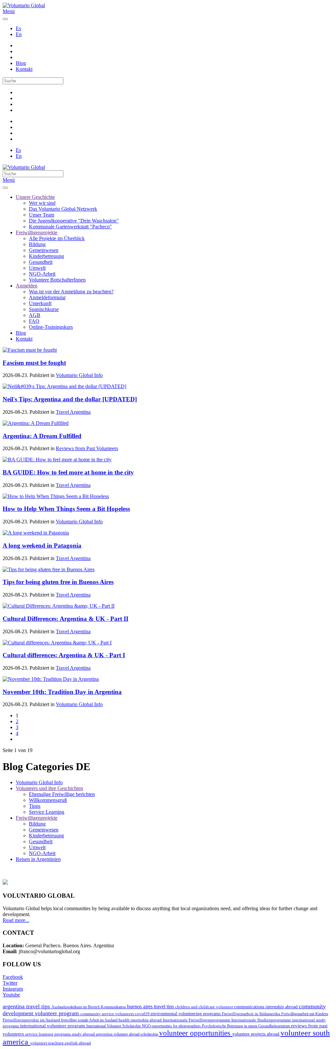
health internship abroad (140, 1020)
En (19, 34)
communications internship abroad (266, 1006)
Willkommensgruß (48, 800)
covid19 (143, 1013)
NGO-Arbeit (42, 274)
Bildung (37, 244)
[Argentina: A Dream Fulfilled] (36, 423)
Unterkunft (40, 303)
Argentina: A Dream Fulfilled (42, 435)
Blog (21, 63)
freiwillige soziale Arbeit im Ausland (89, 1020)
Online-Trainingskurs (51, 327)
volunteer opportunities (195, 1033)
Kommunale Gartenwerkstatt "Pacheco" (70, 226)
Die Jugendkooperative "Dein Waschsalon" (74, 220)
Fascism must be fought (34, 362)
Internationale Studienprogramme (261, 1020)
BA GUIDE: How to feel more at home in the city (68, 472)
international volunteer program (53, 1025)
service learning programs (48, 1034)
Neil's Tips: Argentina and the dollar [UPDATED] (70, 399)
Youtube (11, 994)
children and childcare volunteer (204, 1006)
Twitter (10, 983)
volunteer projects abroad (256, 1034)
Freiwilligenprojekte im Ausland (32, 1020)
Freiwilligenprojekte (36, 232)
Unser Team (41, 215)
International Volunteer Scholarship (114, 1026)
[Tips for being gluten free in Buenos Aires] (48, 569)
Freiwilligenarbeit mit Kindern (304, 1014)
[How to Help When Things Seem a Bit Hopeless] (56, 496)
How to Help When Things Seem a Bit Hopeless (66, 508)
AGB (34, 315)
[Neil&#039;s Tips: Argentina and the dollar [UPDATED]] (64, 386)
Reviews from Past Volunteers (87, 448)
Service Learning (46, 812)
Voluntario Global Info (79, 375)
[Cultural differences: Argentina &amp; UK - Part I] (57, 642)
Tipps (34, 806)
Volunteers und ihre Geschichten (49, 788)
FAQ (34, 321)
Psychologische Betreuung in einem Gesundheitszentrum (246, 1026)
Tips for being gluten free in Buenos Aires (58, 581)
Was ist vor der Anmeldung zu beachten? (71, 291)
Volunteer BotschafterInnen (57, 280)
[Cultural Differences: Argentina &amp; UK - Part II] (59, 606)
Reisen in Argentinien (38, 859)
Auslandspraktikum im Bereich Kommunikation (89, 1007)
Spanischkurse (44, 309)
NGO (147, 1026)
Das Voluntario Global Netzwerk (63, 209)
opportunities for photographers (177, 1026)
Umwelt (37, 268)
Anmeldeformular (47, 297)
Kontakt (24, 69)
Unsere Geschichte (35, 197)
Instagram (13, 989)
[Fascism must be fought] (30, 350)
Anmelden (26, 285)
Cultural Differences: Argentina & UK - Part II (65, 618)
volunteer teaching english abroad (60, 1043)
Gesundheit (40, 262)
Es (18, 28)
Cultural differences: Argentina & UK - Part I (64, 655)
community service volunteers (107, 1013)
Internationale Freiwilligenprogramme (197, 1020)
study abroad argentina (93, 1034)
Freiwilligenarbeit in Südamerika (251, 1014)
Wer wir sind (42, 203)
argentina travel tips (27, 1006)
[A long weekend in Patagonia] (36, 532)
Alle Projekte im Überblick (57, 238)
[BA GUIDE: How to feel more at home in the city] (57, 459)
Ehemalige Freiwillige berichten (62, 794)
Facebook (13, 977)
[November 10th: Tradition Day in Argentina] (51, 679)
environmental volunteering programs (186, 1013)
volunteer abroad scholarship (136, 1034)
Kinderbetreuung (46, 256)
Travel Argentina (73, 412)
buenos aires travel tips (151, 1006)
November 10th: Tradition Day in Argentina (62, 691)
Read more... (16, 920)
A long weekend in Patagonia (42, 545)
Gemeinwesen (43, 250)
